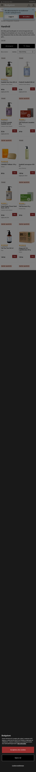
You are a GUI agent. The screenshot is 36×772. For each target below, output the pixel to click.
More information (21, 743)
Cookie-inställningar (18, 765)
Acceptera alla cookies (18, 750)
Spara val (18, 758)
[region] (18, 521)
